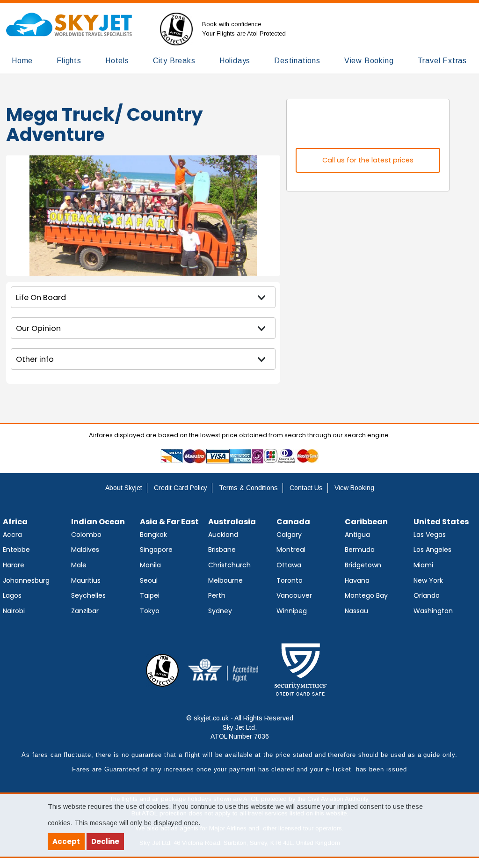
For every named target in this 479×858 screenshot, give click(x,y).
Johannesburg (26, 580)
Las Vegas (430, 534)
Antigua (357, 534)
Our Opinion (38, 328)
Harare (13, 565)
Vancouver (294, 595)
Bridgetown (363, 565)
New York (428, 580)
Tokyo (150, 611)
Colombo (86, 534)
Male (79, 565)
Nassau (356, 611)
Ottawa (288, 565)
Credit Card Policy (180, 487)
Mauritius (86, 580)
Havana (357, 580)
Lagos (12, 595)
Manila (150, 565)
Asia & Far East (169, 521)
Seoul (149, 580)
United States (441, 521)
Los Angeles (432, 549)
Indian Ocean (98, 521)
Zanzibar (85, 611)
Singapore (156, 549)
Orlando (427, 595)
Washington (433, 611)
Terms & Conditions (248, 487)
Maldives (85, 549)
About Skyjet (123, 487)
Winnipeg (291, 611)
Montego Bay (366, 595)
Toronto (289, 580)
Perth (216, 595)
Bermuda (360, 549)
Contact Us (306, 487)
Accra (12, 534)
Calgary (289, 534)
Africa (15, 521)
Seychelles (88, 595)
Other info (35, 359)
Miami (423, 565)
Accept (66, 841)
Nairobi (14, 611)
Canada (293, 521)
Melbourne (225, 580)
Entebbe (16, 549)
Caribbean (366, 521)
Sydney (220, 611)
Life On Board (41, 297)
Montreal (290, 549)
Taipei (150, 595)
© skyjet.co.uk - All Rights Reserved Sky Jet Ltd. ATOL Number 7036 (239, 727)
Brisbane (222, 549)
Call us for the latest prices (368, 160)
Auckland (223, 534)
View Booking (354, 487)
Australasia (232, 521)
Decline (105, 841)
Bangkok (153, 534)
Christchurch (229, 565)
